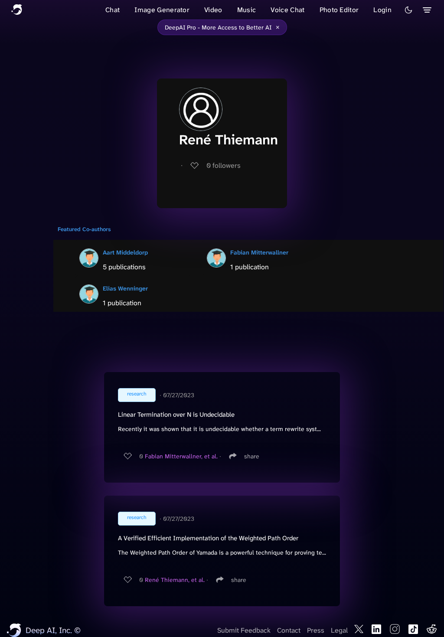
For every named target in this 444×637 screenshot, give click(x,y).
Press (315, 630)
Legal (339, 630)
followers (223, 165)
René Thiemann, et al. (175, 580)
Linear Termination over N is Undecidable (176, 414)
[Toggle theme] (408, 10)
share (251, 456)
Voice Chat (287, 9)
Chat (112, 9)
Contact (288, 630)
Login (382, 9)
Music (246, 9)
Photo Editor (339, 9)
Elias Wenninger (125, 288)
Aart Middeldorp (125, 252)
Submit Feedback (244, 630)
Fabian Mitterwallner (259, 252)
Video (213, 9)
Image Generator (161, 9)
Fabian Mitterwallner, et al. (181, 456)
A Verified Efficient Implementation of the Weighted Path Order (208, 538)
